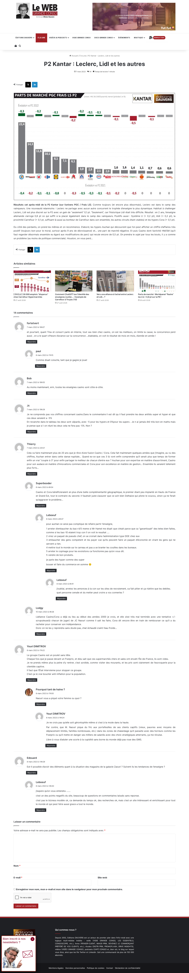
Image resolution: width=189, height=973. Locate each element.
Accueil (74, 56)
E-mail (18, 877)
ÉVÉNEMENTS (124, 37)
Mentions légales (56, 968)
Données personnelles (75, 968)
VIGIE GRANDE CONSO (81, 37)
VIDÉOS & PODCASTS (58, 37)
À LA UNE (41, 37)
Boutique (138, 37)
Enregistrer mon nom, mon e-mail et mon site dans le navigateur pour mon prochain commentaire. (69, 889)
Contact (109, 968)
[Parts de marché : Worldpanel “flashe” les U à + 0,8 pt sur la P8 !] (156, 281)
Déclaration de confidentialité (127, 968)
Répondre (31, 342)
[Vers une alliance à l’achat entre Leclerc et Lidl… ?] (115, 281)
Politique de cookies (95, 968)
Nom (17, 865)
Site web (102, 877)
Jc (28, 405)
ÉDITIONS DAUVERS (23, 37)
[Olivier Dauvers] (37, 11)
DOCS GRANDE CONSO (103, 37)
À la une (82, 56)
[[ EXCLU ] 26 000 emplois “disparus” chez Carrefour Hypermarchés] (32, 281)
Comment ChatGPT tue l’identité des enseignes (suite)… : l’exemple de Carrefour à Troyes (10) (72, 297)
